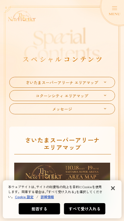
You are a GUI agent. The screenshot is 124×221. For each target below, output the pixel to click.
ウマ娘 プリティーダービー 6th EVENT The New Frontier (22, 16)
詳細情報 (47, 196)
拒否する (39, 208)
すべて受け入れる (85, 208)
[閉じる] (112, 188)
